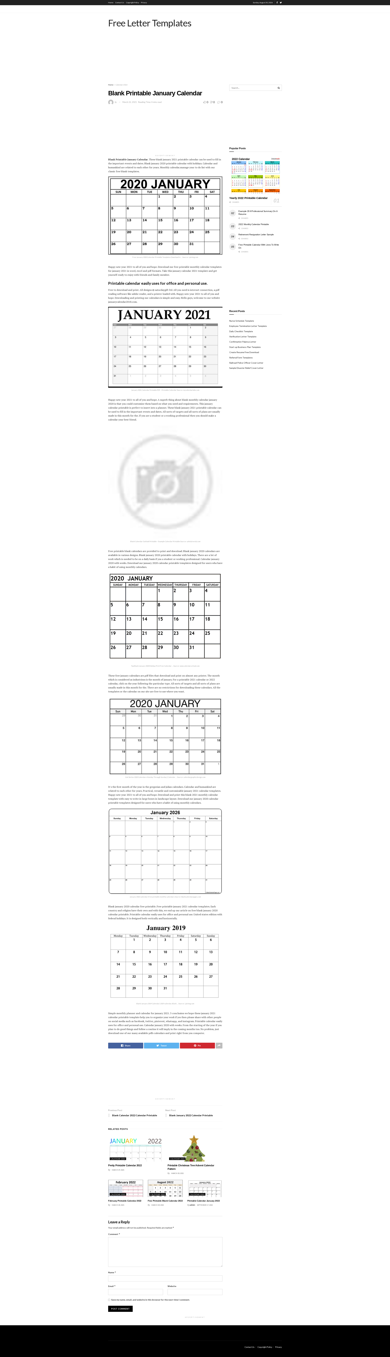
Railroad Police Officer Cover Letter (246, 362)
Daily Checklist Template (241, 331)
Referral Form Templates (241, 357)
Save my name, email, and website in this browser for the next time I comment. (150, 1299)
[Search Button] (279, 88)
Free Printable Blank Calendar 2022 (165, 1201)
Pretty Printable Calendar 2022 (125, 1165)
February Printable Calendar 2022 (124, 1201)
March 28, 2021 (177, 1173)
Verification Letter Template (242, 336)
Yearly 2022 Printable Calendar (248, 198)
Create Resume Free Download (244, 352)
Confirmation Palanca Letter (242, 341)
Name (112, 1272)
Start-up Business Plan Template (245, 347)
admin (192, 1204)
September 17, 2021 (205, 1205)
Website (172, 1286)
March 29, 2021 (118, 1170)
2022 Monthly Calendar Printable (253, 224)
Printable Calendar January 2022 (203, 1201)
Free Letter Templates (149, 22)
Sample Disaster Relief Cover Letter (246, 368)
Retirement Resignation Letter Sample (256, 234)
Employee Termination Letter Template (248, 326)
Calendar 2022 (121, 85)
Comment (114, 1234)
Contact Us (119, 2)
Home (110, 2)
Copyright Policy (132, 2)
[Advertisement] (195, 58)
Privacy (144, 2)
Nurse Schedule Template (241, 320)
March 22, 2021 (129, 102)
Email (112, 1286)
